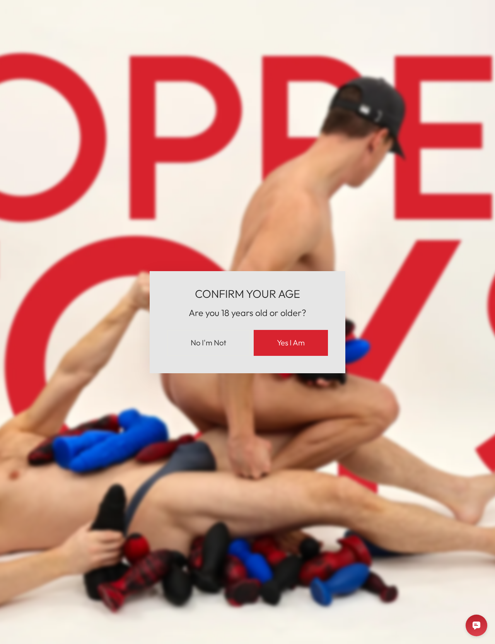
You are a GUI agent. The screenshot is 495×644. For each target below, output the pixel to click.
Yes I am (291, 342)
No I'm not (208, 342)
